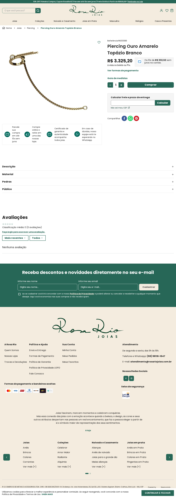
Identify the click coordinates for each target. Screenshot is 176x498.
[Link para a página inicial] (7, 28)
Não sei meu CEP (119, 107)
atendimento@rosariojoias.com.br (151, 361)
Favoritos (167, 10)
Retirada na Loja (135, 1)
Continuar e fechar (157, 493)
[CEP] (133, 101)
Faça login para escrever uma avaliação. (23, 232)
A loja (88, 430)
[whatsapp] (130, 119)
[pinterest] (136, 119)
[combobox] (21, 10)
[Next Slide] (169, 457)
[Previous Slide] (6, 457)
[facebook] (124, 119)
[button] (123, 70)
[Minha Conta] (162, 10)
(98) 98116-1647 (156, 356)
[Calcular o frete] (162, 103)
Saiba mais (47, 494)
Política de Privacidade (82, 293)
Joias (19, 28)
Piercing (31, 28)
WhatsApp (87, 140)
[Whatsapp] (78, 134)
